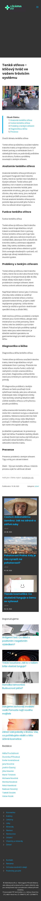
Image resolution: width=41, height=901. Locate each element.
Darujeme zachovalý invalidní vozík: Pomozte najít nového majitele (18, 710)
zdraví (37, 486)
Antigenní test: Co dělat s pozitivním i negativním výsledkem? (16, 641)
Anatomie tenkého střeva (21, 120)
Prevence (14, 131)
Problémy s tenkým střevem (22, 126)
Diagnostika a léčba (18, 129)
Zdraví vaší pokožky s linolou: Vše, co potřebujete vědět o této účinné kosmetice (20, 735)
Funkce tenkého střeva (20, 123)
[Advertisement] (20, 33)
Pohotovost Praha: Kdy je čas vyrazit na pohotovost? (20, 559)
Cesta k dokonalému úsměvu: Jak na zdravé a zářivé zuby (20, 520)
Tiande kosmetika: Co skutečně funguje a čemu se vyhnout (20, 597)
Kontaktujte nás (27, 478)
